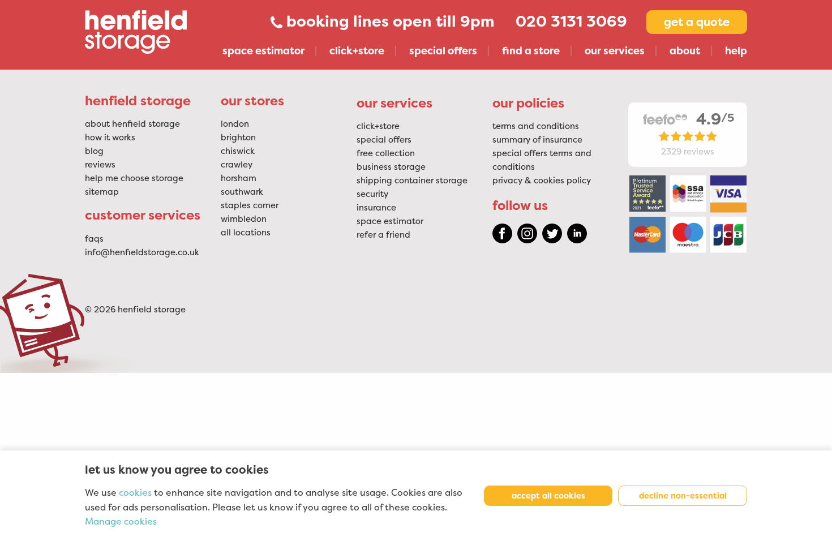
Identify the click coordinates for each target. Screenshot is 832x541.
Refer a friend (383, 235)
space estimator (263, 51)
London (235, 124)
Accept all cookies (548, 495)
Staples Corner (249, 205)
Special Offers (384, 140)
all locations (246, 232)
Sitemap (102, 192)
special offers (443, 51)
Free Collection (386, 153)
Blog (94, 151)
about (685, 51)
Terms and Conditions (535, 126)
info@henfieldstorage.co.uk (142, 252)
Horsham (238, 178)
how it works (110, 137)
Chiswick (238, 151)
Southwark (242, 192)
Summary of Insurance (537, 140)
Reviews (100, 165)
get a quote (697, 22)
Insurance (376, 208)
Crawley (236, 165)
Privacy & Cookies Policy (541, 180)
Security (372, 194)
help (736, 51)
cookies (135, 493)
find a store (531, 51)
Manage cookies (121, 521)
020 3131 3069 (571, 21)
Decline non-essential (683, 495)
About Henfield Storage (132, 124)
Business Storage (391, 167)
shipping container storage (412, 180)
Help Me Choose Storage (134, 178)
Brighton (238, 137)
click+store (356, 51)
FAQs (94, 239)
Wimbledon (244, 219)
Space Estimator (390, 221)
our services (615, 51)
